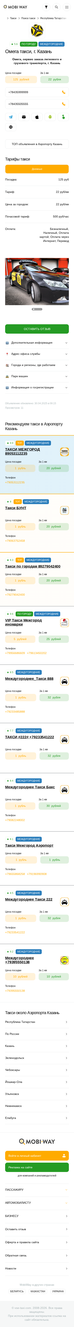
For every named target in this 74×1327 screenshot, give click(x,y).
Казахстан (38, 1291)
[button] (33, 309)
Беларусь (17, 1291)
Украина (58, 1291)
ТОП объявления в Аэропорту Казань (37, 144)
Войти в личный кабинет (24, 1155)
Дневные (37, 169)
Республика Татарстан (53, 18)
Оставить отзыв (37, 329)
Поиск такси (28, 18)
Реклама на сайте (20, 1167)
